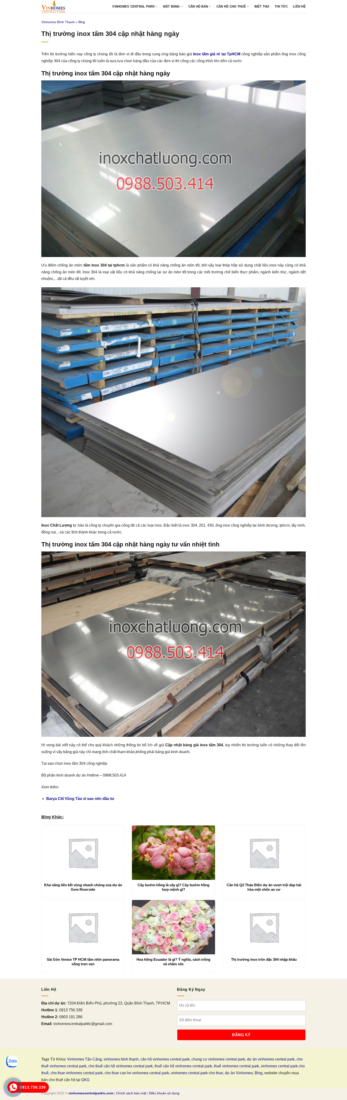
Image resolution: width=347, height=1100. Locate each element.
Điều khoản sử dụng (164, 1093)
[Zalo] (12, 1061)
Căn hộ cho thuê (231, 6)
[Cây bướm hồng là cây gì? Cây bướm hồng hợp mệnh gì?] (173, 852)
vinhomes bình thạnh (121, 1059)
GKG (85, 1080)
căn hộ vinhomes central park (165, 1059)
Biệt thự (262, 6)
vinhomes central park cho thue (197, 1073)
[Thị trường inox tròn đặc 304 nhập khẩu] (264, 927)
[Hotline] (13, 1087)
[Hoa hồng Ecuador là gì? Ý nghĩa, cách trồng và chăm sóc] (173, 927)
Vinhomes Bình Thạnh (58, 22)
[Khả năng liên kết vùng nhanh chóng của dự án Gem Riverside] (83, 852)
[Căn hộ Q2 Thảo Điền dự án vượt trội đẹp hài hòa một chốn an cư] (264, 852)
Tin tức (281, 6)
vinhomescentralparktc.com (90, 1093)
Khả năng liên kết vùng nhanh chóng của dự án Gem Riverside (83, 887)
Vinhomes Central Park (133, 6)
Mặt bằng (171, 6)
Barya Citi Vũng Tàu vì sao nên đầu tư (80, 799)
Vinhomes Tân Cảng (84, 1059)
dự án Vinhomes (239, 1073)
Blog (81, 22)
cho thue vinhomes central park (77, 1073)
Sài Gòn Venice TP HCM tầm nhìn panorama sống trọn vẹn (83, 961)
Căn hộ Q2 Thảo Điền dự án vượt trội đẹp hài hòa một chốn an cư (264, 887)
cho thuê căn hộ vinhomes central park (120, 1066)
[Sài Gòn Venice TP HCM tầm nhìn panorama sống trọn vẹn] (83, 927)
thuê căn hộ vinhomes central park (183, 1066)
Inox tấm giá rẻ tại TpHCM (216, 54)
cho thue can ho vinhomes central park (137, 1073)
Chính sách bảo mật (131, 1093)
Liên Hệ (299, 6)
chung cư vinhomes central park (218, 1059)
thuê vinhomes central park (236, 1066)
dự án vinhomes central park (271, 1059)
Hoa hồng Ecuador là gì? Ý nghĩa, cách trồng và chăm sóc (173, 961)
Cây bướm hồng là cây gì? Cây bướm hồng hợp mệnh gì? (173, 887)
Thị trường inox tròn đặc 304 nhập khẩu (264, 959)
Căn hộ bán (198, 6)
